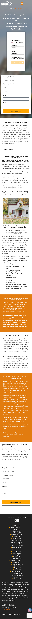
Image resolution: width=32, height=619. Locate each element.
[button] (22, 3)
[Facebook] (16, 520)
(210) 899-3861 (19, 8)
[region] (16, 606)
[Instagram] (18, 520)
